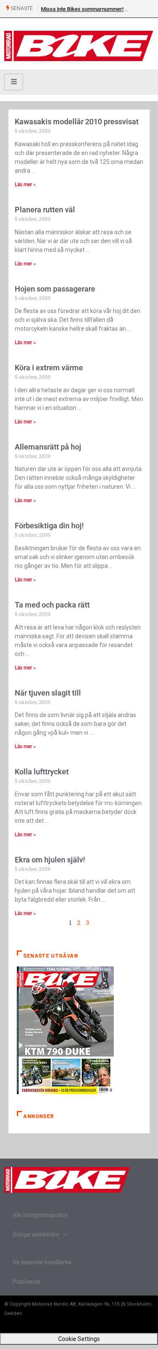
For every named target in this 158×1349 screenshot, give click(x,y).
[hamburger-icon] (13, 82)
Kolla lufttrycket (42, 771)
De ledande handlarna (42, 1262)
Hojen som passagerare (55, 288)
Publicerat (26, 1281)
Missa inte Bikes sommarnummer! (82, 9)
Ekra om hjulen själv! (50, 859)
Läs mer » (25, 184)
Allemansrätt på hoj (48, 446)
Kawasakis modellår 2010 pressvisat (77, 121)
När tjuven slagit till (48, 692)
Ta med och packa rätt (52, 604)
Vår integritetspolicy (40, 1215)
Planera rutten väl (45, 209)
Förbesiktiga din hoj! (49, 525)
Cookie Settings (79, 1339)
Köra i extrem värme (49, 367)
